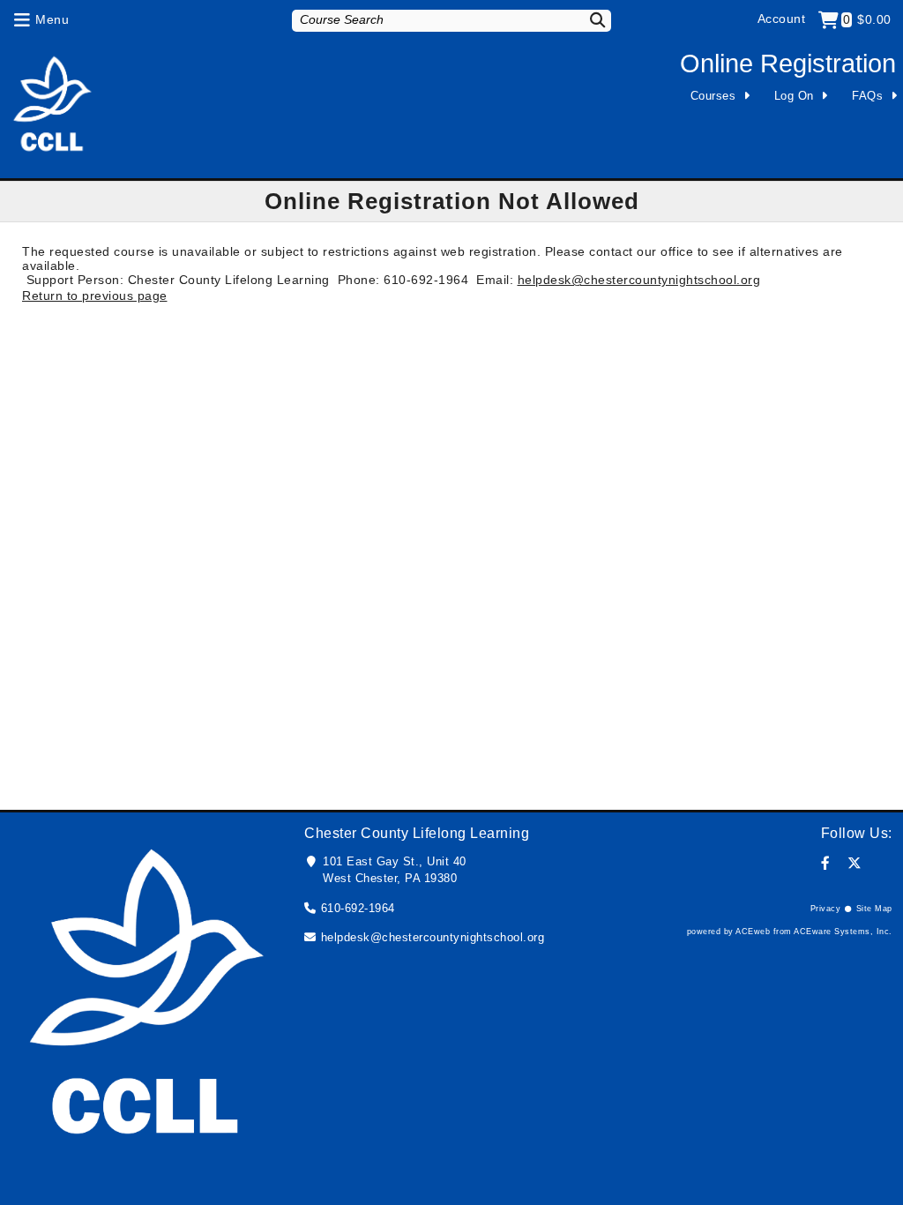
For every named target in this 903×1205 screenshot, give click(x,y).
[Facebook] (826, 863)
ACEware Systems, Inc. (843, 931)
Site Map (874, 908)
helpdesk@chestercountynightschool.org (639, 280)
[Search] (588, 19)
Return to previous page (95, 295)
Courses (713, 95)
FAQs (867, 95)
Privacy (825, 908)
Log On (794, 95)
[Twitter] (854, 863)
